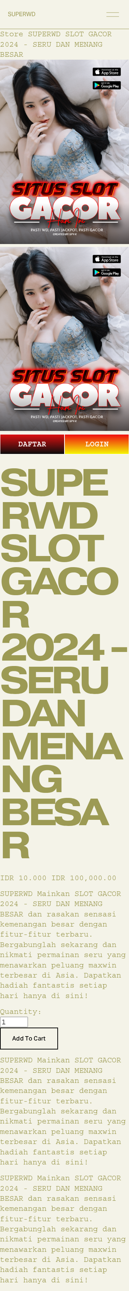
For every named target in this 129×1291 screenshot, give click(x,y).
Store (11, 34)
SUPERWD (21, 14)
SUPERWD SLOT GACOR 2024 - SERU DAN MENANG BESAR (56, 44)
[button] (29, 1039)
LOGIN (97, 444)
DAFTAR (32, 444)
